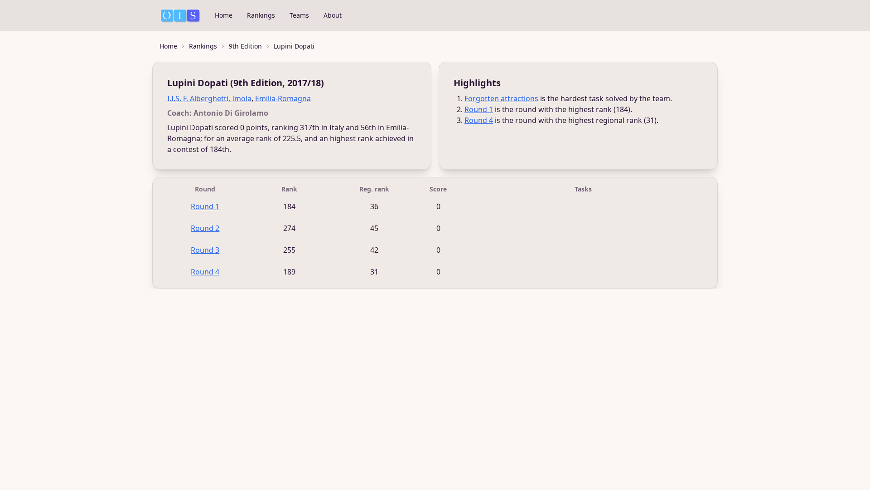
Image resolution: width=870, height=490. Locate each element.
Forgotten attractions (501, 98)
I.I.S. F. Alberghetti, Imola (209, 98)
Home (223, 15)
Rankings (261, 15)
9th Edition (245, 46)
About (333, 15)
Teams (299, 15)
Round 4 (478, 120)
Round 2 (205, 228)
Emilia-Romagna (283, 98)
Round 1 (478, 109)
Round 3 (205, 250)
